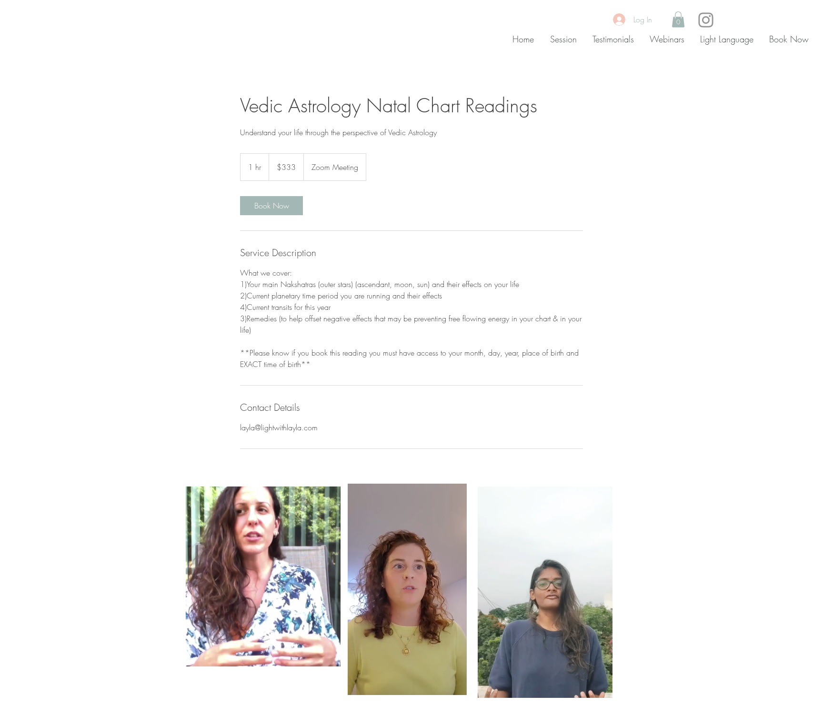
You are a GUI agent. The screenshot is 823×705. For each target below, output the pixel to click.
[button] (678, 19)
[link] (271, 205)
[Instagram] (706, 20)
